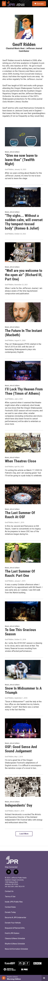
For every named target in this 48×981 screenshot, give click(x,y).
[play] (3, 978)
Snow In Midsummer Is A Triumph (23, 690)
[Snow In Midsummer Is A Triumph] (23, 670)
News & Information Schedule (16, 949)
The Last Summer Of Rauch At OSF (20, 515)
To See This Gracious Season (20, 632)
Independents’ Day (18, 805)
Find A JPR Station (12, 933)
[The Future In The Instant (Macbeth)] (23, 312)
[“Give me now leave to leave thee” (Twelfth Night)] (23, 137)
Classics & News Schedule (15, 938)
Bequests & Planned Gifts (15, 928)
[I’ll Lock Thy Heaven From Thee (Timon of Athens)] (23, 371)
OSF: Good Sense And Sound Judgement (21, 749)
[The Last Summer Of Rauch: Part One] (23, 553)
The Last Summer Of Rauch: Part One (20, 573)
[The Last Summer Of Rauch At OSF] (23, 494)
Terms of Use (10, 897)
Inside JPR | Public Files (14, 902)
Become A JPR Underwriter (15, 917)
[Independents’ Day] (23, 787)
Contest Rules (10, 907)
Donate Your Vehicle (13, 923)
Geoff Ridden (9, 169)
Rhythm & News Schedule (15, 944)
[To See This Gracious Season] (23, 611)
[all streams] (44, 978)
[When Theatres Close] (23, 443)
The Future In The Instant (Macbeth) (23, 333)
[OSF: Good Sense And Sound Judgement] (23, 728)
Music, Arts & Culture (12, 152)
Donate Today (10, 912)
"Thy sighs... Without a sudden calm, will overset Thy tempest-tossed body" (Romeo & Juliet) (24, 221)
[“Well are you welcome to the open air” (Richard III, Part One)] (23, 252)
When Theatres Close (20, 461)
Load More (24, 834)
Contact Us (9, 891)
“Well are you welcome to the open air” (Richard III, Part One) (23, 274)
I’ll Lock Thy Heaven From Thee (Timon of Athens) (24, 391)
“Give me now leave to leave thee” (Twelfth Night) (21, 159)
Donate (40, 4)
